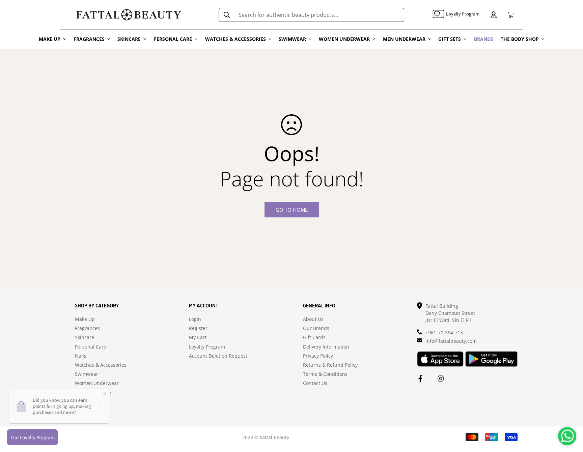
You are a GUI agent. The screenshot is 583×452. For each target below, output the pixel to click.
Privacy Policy (318, 356)
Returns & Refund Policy (330, 365)
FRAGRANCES (89, 39)
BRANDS (483, 39)
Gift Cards (314, 337)
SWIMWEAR (292, 39)
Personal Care (90, 347)
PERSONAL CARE (173, 39)
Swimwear (86, 374)
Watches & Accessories (101, 365)
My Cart (197, 337)
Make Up (85, 319)
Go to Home (292, 209)
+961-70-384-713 (444, 332)
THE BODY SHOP (520, 39)
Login (195, 319)
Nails (80, 356)
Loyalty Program (207, 347)
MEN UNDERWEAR (404, 39)
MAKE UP (49, 39)
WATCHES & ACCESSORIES (235, 39)
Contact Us (315, 383)
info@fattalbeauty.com (451, 341)
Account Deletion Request (218, 356)
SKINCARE (129, 39)
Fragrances (87, 328)
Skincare (84, 337)
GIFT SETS (449, 39)
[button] (509, 15)
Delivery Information (326, 347)
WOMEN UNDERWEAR (344, 39)
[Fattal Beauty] (128, 14)
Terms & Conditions (325, 374)
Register (198, 328)
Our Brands (316, 328)
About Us (313, 319)
